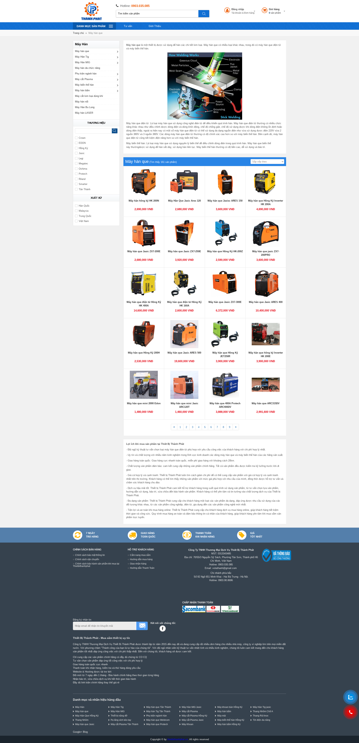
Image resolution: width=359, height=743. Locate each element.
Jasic (82, 153)
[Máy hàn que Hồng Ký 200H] (144, 334)
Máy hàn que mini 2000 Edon (144, 403)
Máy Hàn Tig (82, 56)
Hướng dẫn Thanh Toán (142, 568)
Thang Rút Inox (260, 715)
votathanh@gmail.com (224, 568)
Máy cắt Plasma (84, 79)
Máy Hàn (79, 707)
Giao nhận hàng (138, 563)
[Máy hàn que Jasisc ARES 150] (225, 182)
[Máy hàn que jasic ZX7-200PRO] (266, 233)
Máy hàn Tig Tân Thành (158, 711)
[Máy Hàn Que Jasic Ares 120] (184, 182)
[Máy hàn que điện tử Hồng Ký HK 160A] (184, 283)
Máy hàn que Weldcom (158, 720)
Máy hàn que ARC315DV (266, 403)
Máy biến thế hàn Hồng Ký (230, 720)
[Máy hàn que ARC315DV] (266, 385)
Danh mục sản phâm (90, 27)
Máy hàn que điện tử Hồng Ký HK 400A (144, 304)
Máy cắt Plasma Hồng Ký (194, 715)
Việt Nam (84, 221)
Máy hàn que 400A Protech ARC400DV (225, 405)
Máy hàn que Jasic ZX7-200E (143, 251)
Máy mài (221, 715)
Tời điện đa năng (261, 720)
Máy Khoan (187, 724)
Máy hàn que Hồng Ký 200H (144, 352)
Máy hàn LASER (84, 112)
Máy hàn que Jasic (84, 724)
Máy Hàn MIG (82, 62)
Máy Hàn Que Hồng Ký (87, 715)
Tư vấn (128, 25)
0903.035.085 (140, 5)
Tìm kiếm (204, 13)
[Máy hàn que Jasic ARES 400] (266, 283)
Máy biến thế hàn (84, 84)
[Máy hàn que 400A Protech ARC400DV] (225, 385)
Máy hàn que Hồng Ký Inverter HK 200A (265, 202)
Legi (81, 158)
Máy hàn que (133, 45)
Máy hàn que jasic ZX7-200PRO (265, 253)
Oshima (83, 168)
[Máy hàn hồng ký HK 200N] (144, 182)
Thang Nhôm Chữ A (263, 711)
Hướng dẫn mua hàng (141, 559)
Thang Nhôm (81, 720)
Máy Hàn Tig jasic (262, 707)
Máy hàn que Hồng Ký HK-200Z (225, 251)
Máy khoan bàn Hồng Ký (229, 707)
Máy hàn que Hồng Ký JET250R (225, 354)
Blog (85, 731)
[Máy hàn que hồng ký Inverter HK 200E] (266, 334)
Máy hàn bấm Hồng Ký (228, 724)
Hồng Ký (83, 148)
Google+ (77, 731)
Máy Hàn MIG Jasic (191, 707)
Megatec (83, 163)
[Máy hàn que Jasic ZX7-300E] (225, 283)
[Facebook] (163, 628)
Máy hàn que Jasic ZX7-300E (225, 302)
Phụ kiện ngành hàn (85, 73)
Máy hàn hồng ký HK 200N (144, 200)
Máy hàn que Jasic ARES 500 (184, 352)
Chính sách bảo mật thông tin (90, 555)
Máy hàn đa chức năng (87, 68)
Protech (83, 173)
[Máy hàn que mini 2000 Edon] (144, 385)
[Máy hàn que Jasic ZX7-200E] (144, 233)
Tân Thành (84, 189)
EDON (82, 143)
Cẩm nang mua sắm (140, 555)
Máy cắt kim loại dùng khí (89, 96)
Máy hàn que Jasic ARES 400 (266, 302)
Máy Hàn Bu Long (84, 107)
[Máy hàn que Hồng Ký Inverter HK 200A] (266, 182)
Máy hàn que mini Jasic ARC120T (184, 405)
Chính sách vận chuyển (87, 559)
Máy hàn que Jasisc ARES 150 (225, 200)
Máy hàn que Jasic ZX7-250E (184, 251)
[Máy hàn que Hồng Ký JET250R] (225, 334)
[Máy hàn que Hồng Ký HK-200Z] (225, 233)
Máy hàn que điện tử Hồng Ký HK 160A (184, 304)
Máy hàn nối (81, 101)
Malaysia (83, 210)
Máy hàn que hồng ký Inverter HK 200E (265, 354)
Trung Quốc (85, 216)
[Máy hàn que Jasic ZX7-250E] (184, 233)
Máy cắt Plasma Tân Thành (124, 724)
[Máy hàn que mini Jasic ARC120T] (184, 385)
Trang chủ (78, 33)
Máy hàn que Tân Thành (158, 707)
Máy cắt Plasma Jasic (193, 720)
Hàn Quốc (84, 205)
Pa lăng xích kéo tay (121, 720)
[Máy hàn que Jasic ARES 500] (184, 334)
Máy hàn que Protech (157, 724)
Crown (82, 137)
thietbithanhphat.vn (177, 739)
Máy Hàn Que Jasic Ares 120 (184, 200)
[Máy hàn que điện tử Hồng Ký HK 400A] (144, 283)
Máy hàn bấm (82, 90)
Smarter (83, 184)
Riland (82, 179)
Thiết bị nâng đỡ (119, 715)
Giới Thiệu (155, 25)
